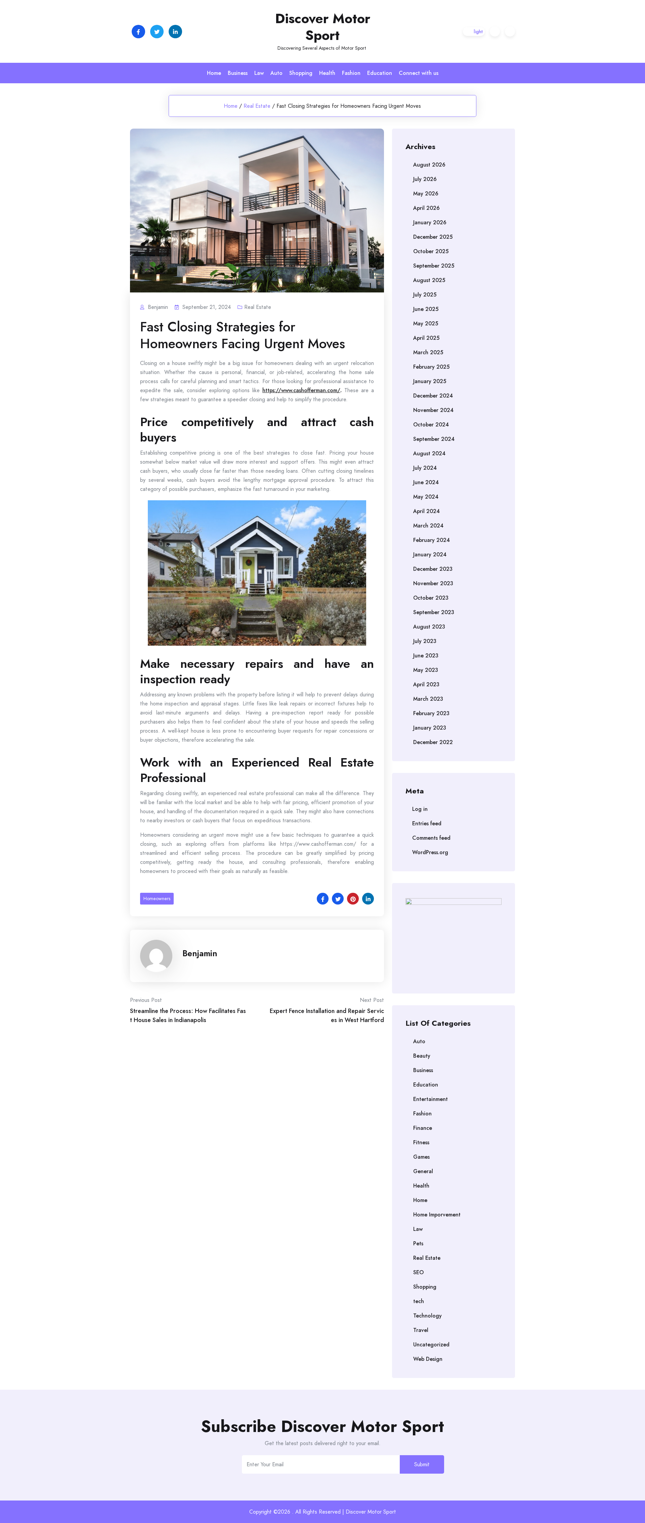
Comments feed (431, 838)
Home (214, 73)
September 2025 (433, 266)
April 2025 (426, 338)
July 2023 (424, 641)
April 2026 (426, 208)
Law (259, 73)
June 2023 (425, 655)
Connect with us (418, 73)
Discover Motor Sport (322, 27)
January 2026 (429, 222)
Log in (420, 809)
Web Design (427, 1359)
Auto (276, 73)
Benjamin (199, 953)
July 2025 (424, 294)
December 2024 (433, 396)
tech (418, 1301)
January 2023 (429, 728)
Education (379, 73)
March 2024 (428, 525)
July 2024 (425, 468)
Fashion (351, 73)
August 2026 (429, 165)
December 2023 (433, 569)
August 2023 (429, 627)
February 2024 (431, 540)
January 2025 (429, 381)
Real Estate (257, 106)
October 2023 (430, 598)
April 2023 (426, 684)
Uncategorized (431, 1344)
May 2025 (425, 323)
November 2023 (433, 583)
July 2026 (425, 179)
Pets (418, 1243)
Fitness (421, 1142)
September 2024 (434, 439)
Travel (420, 1330)
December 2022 (433, 742)
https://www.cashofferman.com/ (301, 390)
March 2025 (428, 352)
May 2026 (425, 193)
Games (421, 1157)
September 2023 (433, 612)
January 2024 (429, 554)
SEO (418, 1272)
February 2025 (431, 367)
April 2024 (426, 511)
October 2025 (430, 251)
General (423, 1171)
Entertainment (430, 1099)
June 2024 (426, 482)
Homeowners (156, 898)
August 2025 (429, 280)
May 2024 (425, 497)
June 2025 (425, 309)
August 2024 (429, 453)
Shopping (300, 73)
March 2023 (428, 699)
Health (327, 73)
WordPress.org (430, 852)
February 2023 (431, 713)
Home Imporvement (437, 1214)
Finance (422, 1128)
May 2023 (425, 670)
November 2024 (433, 410)
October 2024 (431, 424)
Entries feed (426, 823)
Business (238, 73)
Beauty (421, 1056)
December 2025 (433, 237)
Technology (427, 1316)
